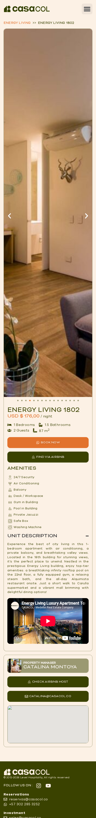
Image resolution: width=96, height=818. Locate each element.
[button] (87, 9)
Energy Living (17, 23)
